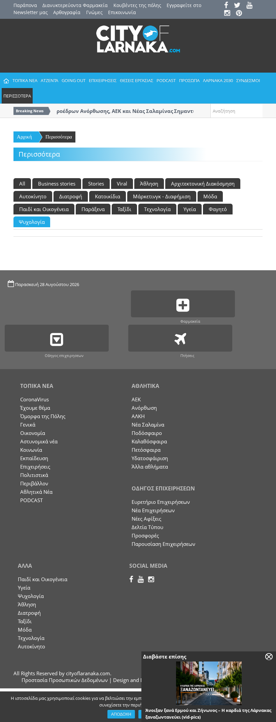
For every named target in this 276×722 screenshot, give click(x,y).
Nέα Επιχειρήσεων (153, 510)
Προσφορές (145, 535)
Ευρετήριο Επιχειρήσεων (161, 501)
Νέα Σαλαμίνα (148, 424)
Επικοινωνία (122, 12)
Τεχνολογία (157, 209)
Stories (96, 183)
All (22, 183)
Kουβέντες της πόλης (137, 5)
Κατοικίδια (107, 196)
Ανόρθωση (144, 407)
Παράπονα (25, 5)
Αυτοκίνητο (32, 196)
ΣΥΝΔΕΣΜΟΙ (248, 80)
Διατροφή (70, 196)
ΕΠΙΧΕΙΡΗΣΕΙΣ (102, 80)
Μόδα (210, 196)
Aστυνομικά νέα (39, 441)
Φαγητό (218, 209)
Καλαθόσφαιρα (149, 441)
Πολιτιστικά (34, 475)
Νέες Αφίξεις (146, 518)
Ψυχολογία (32, 221)
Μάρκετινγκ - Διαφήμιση (162, 196)
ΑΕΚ (136, 399)
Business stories (56, 183)
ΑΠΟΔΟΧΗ (121, 714)
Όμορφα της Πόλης (42, 416)
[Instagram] (229, 13)
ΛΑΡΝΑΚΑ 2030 (218, 80)
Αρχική (24, 136)
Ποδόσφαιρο (147, 433)
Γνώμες (94, 12)
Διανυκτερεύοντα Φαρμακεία (75, 5)
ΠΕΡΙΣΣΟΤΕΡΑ (17, 96)
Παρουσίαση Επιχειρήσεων (163, 543)
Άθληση (149, 183)
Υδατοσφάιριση (150, 458)
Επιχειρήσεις (35, 466)
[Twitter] (239, 6)
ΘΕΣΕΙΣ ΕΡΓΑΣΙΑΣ (136, 80)
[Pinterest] (241, 13)
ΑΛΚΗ (138, 416)
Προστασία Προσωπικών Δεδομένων (65, 680)
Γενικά (27, 424)
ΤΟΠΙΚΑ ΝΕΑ (24, 80)
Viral (122, 183)
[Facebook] (228, 6)
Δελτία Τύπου (147, 527)
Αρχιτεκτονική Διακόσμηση (203, 183)
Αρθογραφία (66, 12)
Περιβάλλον (34, 483)
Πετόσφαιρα (146, 449)
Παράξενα (93, 209)
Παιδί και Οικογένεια (44, 209)
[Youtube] (251, 6)
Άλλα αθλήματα (150, 466)
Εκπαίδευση (34, 458)
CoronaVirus (34, 399)
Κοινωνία (31, 449)
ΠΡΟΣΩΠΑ (189, 80)
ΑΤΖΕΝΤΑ (49, 80)
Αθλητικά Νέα (36, 491)
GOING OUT (73, 80)
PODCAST (166, 80)
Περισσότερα (58, 136)
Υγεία (189, 209)
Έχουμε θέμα (35, 407)
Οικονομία (32, 433)
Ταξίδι (124, 209)
